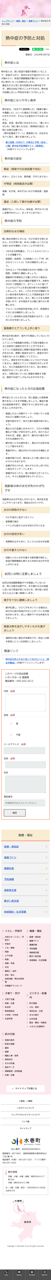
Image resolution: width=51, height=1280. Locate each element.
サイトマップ (25, 1128)
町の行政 (10, 1034)
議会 (7, 1048)
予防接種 (9, 879)
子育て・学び (12, 993)
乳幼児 (8, 1007)
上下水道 (9, 956)
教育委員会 (9, 1011)
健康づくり (33, 21)
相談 (7, 952)
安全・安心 (9, 975)
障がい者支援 (11, 901)
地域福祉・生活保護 (15, 912)
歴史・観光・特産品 (38, 1023)
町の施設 (33, 1003)
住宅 (7, 967)
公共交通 (33, 1019)
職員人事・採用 (11, 1056)
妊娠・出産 (9, 1003)
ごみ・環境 (9, 948)
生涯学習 (9, 1019)
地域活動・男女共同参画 (14, 980)
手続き (8, 944)
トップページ (7, 21)
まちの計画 (9, 1063)
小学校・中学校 (11, 1015)
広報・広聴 (9, 1075)
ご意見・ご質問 (25, 1101)
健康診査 (9, 868)
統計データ (9, 1067)
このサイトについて (25, 1108)
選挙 (7, 1052)
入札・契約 (34, 1007)
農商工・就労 (10, 971)
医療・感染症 (11, 846)
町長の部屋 (9, 1044)
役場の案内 (9, 1040)
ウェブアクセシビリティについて (25, 1115)
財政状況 (9, 1059)
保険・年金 (9, 963)
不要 (18, 735)
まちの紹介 (34, 1015)
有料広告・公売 (36, 1011)
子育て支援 (9, 999)
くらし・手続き (13, 931)
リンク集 (25, 1122)
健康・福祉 (21, 21)
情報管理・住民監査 (13, 1071)
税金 (7, 959)
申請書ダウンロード (13, 986)
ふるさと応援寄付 (37, 1026)
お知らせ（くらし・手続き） (14, 938)
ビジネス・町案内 (38, 995)
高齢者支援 (10, 890)
